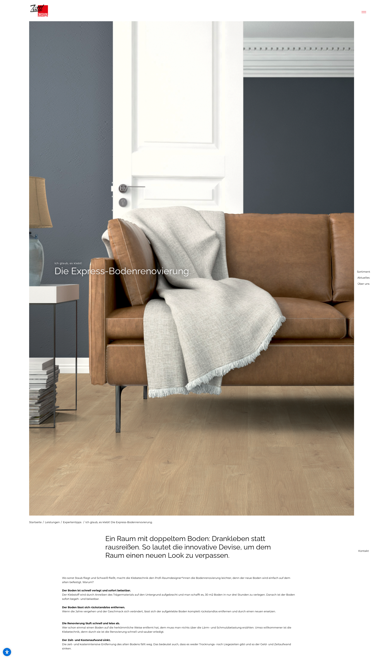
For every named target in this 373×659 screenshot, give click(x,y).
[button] (7, 652)
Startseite (36, 522)
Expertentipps (73, 522)
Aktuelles (363, 329)
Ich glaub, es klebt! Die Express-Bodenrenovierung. (119, 522)
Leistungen (53, 522)
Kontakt (363, 654)
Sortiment (363, 323)
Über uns (364, 335)
